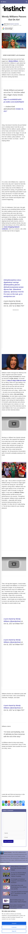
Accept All (14, 923)
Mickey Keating (14, 24)
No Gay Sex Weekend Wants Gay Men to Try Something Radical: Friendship (18, 874)
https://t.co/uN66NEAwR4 (12, 99)
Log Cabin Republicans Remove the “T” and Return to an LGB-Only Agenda (19, 893)
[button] (14, 424)
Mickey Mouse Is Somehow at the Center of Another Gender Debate (18, 868)
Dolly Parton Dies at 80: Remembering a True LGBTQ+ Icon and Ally (19, 887)
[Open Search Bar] (26, 1)
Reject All (14, 931)
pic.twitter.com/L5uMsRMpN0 (14, 102)
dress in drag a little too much (16, 380)
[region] (14, 921)
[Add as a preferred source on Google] (7, 28)
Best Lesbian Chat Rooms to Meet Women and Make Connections (17, 906)
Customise (14, 927)
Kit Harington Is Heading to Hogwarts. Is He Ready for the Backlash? (18, 880)
